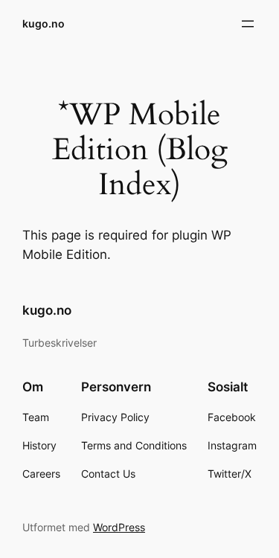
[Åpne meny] (248, 24)
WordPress (119, 527)
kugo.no (43, 23)
